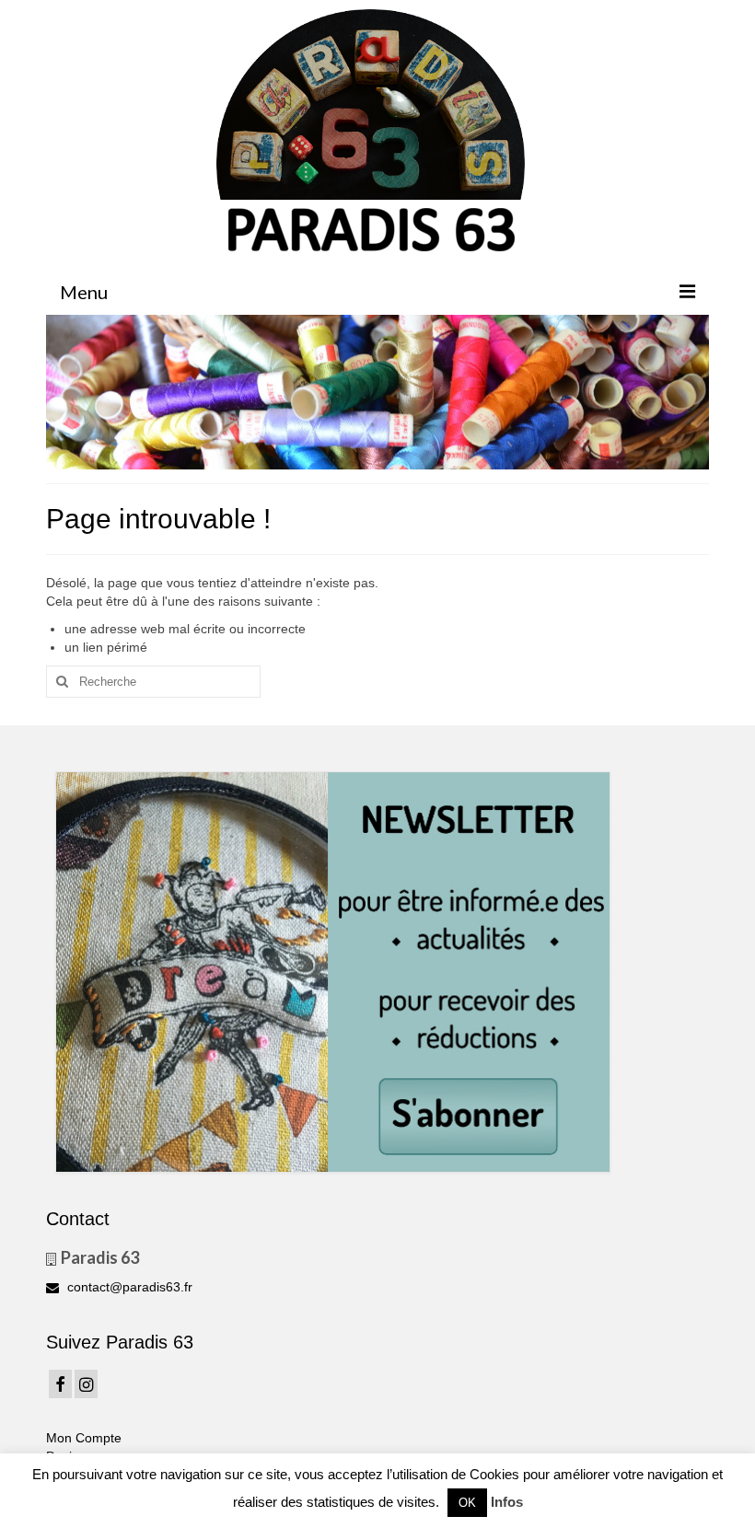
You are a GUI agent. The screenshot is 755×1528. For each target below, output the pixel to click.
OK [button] (467, 1503)
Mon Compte (84, 1437)
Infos (507, 1502)
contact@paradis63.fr (128, 1286)
